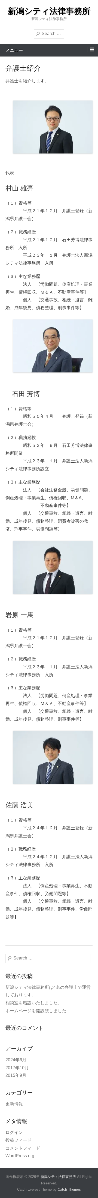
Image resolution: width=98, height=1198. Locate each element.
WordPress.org (19, 1155)
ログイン (14, 1132)
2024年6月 (15, 1060)
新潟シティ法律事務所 (49, 11)
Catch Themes (69, 1189)
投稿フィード (18, 1140)
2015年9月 (15, 1075)
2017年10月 (17, 1067)
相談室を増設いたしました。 (33, 1003)
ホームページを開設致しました (35, 1010)
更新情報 (14, 1104)
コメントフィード (22, 1148)
